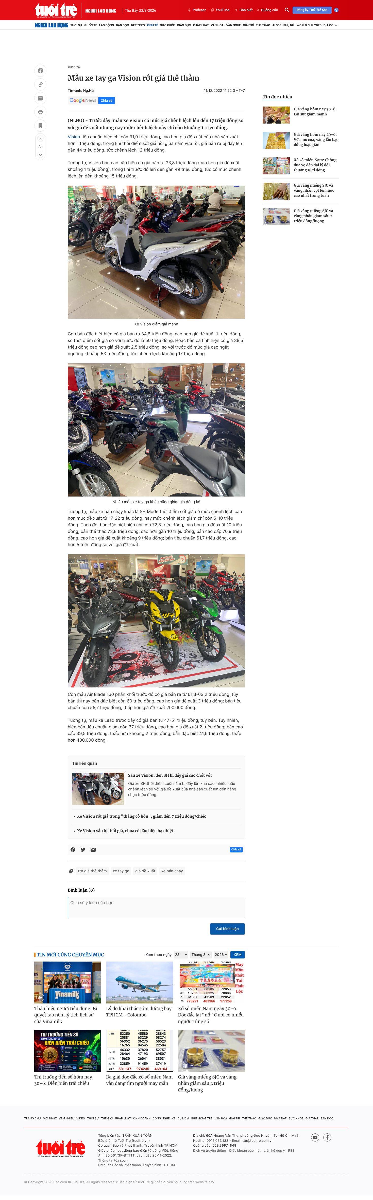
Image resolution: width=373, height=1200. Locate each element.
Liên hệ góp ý (274, 1151)
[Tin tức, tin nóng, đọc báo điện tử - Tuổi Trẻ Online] (60, 10)
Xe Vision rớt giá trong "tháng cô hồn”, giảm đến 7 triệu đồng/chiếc (141, 816)
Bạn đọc (122, 25)
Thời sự (76, 25)
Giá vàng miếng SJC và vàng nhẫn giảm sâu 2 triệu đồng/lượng (313, 215)
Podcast (199, 10)
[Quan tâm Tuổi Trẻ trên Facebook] (327, 1137)
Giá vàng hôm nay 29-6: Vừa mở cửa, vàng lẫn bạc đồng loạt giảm (316, 139)
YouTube (223, 10)
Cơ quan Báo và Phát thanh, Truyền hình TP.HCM (136, 1165)
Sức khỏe (167, 25)
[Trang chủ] (51, 25)
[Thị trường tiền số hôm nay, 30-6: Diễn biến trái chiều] (67, 1051)
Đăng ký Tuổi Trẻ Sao (312, 10)
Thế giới (107, 1118)
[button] (40, 139)
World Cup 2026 (309, 25)
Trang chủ (32, 1118)
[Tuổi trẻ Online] (61, 1148)
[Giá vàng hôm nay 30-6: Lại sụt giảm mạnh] (276, 115)
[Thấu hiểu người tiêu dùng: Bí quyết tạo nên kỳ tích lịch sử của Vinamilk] (67, 982)
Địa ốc (328, 25)
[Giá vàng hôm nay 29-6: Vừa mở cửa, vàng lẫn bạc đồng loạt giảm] (276, 140)
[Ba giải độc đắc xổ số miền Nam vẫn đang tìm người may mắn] (139, 1051)
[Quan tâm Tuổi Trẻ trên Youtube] (315, 1137)
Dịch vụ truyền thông (209, 1151)
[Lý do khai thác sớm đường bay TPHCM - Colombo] (139, 982)
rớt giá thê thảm (92, 870)
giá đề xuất (145, 870)
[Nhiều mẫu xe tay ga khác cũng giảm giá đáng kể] (156, 430)
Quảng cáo (269, 10)
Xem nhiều (66, 1118)
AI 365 (276, 25)
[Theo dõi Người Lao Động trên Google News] (83, 100)
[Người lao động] (101, 10)
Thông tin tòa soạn (113, 1161)
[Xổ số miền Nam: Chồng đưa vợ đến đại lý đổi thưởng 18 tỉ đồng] (276, 165)
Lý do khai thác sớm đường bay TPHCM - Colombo (139, 1012)
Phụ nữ (289, 25)
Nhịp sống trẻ (201, 1118)
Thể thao (263, 25)
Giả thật (312, 1118)
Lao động (106, 25)
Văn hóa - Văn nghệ (226, 25)
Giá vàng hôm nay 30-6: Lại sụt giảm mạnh (315, 111)
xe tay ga (121, 870)
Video (80, 1118)
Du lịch (183, 1118)
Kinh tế (152, 25)
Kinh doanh (142, 1118)
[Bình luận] (40, 99)
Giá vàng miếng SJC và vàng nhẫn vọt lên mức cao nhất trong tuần (314, 190)
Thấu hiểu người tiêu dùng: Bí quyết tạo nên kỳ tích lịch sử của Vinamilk (65, 1015)
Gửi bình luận (227, 929)
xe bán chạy (172, 870)
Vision (74, 137)
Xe (173, 1118)
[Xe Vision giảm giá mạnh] (156, 252)
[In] (40, 112)
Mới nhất (50, 1118)
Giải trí (248, 25)
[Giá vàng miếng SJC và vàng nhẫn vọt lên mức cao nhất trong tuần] (276, 191)
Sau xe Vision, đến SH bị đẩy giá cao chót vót (170, 775)
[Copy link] (40, 85)
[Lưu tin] (40, 126)
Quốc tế (90, 25)
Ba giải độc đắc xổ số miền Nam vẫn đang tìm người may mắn (139, 1080)
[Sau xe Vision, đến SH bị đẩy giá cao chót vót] (98, 789)
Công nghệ (161, 1118)
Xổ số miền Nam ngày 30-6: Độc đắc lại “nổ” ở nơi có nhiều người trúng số (211, 1015)
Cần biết (246, 10)
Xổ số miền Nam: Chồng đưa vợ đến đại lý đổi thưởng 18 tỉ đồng (315, 165)
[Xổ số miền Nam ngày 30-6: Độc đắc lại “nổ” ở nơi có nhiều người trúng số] (211, 982)
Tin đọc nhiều (277, 97)
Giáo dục (184, 25)
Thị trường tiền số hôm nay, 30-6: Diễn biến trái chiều (64, 1080)
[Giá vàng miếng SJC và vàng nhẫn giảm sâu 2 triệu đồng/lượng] (276, 216)
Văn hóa (221, 1118)
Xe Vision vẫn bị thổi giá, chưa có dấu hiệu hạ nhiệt (125, 831)
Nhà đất (280, 1118)
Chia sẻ (106, 100)
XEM (238, 955)
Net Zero (138, 25)
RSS (291, 1151)
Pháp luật (201, 25)
